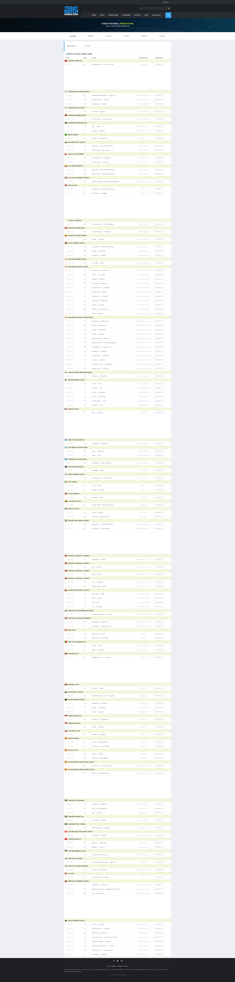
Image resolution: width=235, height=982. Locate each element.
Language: (166, 2)
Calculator (156, 15)
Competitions (113, 15)
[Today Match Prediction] (71, 10)
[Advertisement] (117, 78)
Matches (73, 36)
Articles (137, 15)
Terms (108, 966)
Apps (146, 15)
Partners (114, 966)
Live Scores (126, 15)
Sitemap (120, 966)
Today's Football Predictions (119, 26)
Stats (102, 15)
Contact (125, 966)
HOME (94, 15)
